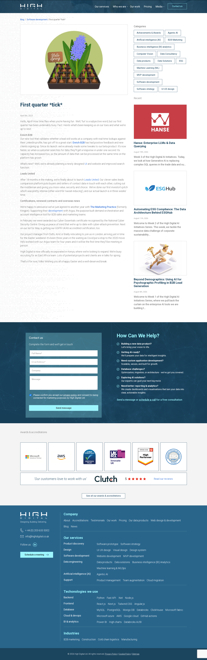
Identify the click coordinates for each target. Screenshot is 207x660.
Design (67, 549)
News (74, 526)
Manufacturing (129, 639)
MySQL (101, 609)
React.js (101, 603)
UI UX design (168, 89)
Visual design (120, 550)
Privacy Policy (111, 654)
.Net (120, 597)
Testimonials (98, 520)
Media (159, 6)
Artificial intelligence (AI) (149, 40)
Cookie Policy (125, 654)
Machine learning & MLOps (111, 568)
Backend (68, 597)
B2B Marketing (175, 40)
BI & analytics (71, 621)
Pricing (148, 6)
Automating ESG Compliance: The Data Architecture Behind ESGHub (160, 211)
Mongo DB (128, 609)
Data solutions (122, 562)
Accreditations (80, 520)
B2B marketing (72, 639)
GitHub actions (149, 615)
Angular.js (139, 603)
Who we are (119, 6)
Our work (135, 6)
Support (68, 579)
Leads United (91, 179)
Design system (138, 550)
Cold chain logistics (108, 639)
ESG (181, 61)
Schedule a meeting (34, 554)
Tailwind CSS (125, 603)
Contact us (177, 6)
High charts (115, 622)
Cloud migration (155, 580)
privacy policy (69, 395)
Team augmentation (133, 580)
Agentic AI (173, 32)
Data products (144, 61)
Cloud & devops (72, 615)
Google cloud (131, 615)
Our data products (138, 520)
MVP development (146, 75)
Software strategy (145, 89)
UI (86, 163)
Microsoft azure (105, 615)
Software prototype (107, 544)
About (67, 520)
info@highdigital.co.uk (37, 536)
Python (100, 597)
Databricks (142, 609)
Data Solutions (165, 61)
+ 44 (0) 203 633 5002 (37, 530)
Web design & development (166, 520)
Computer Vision (145, 54)
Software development (37, 19)
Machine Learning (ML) (148, 68)
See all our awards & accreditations (103, 495)
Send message (63, 408)
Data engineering (73, 561)
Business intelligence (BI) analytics (154, 47)
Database (69, 609)
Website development (109, 556)
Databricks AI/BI (133, 622)
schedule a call (147, 399)
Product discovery (74, 543)
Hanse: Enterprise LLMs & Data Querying (154, 144)
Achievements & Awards (149, 32)
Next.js (112, 603)
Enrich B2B (79, 142)
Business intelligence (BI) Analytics (151, 562)
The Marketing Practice (103, 206)
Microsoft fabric (174, 609)
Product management (109, 580)
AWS (119, 615)
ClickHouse (157, 609)
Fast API (111, 597)
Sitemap (135, 654)
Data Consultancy (168, 54)
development (55, 210)
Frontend (69, 603)
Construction (89, 639)
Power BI (102, 622)
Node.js (129, 597)
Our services (102, 6)
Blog (22, 19)
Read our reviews (163, 478)
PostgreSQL (114, 609)
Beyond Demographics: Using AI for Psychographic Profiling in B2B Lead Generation (158, 283)
